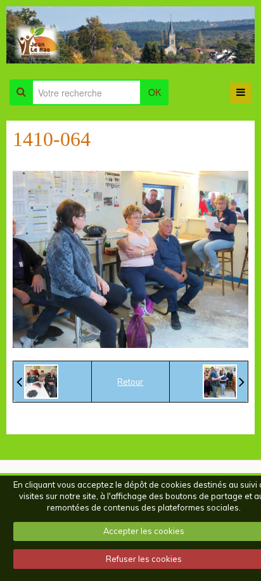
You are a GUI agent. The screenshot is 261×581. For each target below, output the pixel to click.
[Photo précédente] (37, 381)
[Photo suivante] (224, 381)
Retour (130, 382)
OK (154, 92)
